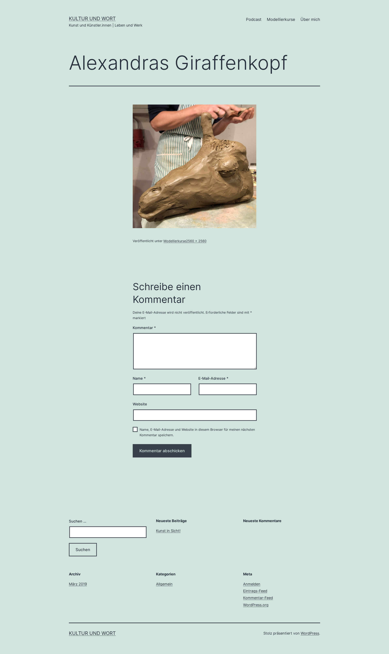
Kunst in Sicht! (168, 531)
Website (140, 404)
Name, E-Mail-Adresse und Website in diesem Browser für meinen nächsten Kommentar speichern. (197, 432)
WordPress (310, 633)
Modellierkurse (281, 19)
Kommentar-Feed (258, 598)
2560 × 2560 (196, 241)
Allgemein (164, 584)
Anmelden (251, 584)
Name (139, 378)
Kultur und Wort (92, 18)
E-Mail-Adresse (213, 378)
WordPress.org (255, 605)
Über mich (310, 19)
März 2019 (78, 584)
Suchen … (77, 521)
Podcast (253, 19)
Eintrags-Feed (255, 591)
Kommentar (144, 328)
